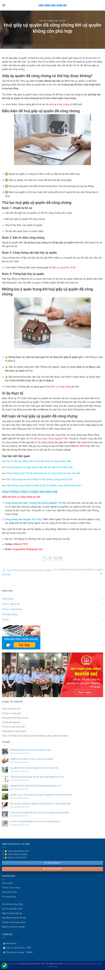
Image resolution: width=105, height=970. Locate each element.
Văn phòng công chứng (12, 904)
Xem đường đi (53, 863)
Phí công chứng (53, 869)
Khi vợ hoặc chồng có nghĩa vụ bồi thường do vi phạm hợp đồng (40, 803)
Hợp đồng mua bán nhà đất (14, 918)
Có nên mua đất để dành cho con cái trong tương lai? (35, 821)
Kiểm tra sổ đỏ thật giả (12, 913)
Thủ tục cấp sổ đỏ (11, 604)
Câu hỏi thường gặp (48, 21)
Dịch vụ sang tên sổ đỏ (12, 909)
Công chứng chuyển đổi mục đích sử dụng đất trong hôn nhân (39, 812)
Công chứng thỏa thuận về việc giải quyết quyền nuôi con (37, 777)
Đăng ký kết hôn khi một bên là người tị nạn (30, 750)
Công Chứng (69, 964)
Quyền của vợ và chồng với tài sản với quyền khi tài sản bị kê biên (41, 794)
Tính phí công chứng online (13, 922)
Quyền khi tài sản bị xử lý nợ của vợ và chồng (31, 759)
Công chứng (7, 599)
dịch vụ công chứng (61, 386)
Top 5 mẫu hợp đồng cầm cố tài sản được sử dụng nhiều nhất (38, 461)
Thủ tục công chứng (12, 609)
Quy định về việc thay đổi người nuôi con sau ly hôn (34, 768)
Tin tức (62, 21)
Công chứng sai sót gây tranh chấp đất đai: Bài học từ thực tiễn (39, 467)
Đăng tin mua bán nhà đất (13, 927)
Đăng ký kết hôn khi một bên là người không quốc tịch (35, 785)
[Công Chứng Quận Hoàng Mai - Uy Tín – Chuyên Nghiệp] (52, 5)
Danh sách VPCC (9, 892)
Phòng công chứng (84, 964)
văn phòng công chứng (57, 104)
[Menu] (4, 5)
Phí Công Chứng (9, 614)
